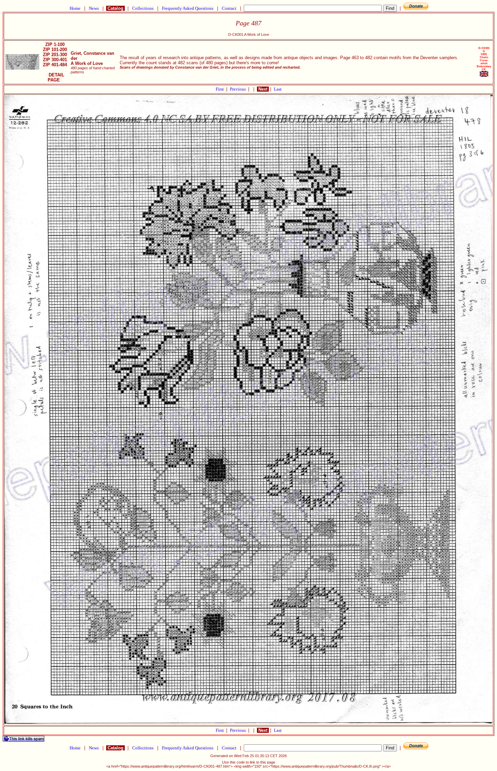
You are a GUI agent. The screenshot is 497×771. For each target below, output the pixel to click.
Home (75, 8)
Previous (238, 89)
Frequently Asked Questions (187, 8)
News (94, 8)
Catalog (115, 8)
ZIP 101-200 (55, 49)
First (220, 89)
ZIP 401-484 (55, 64)
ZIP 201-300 (55, 54)
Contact (229, 8)
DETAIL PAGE (55, 77)
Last (278, 89)
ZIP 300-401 (55, 59)
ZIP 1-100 (55, 44)
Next (263, 89)
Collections (143, 8)
